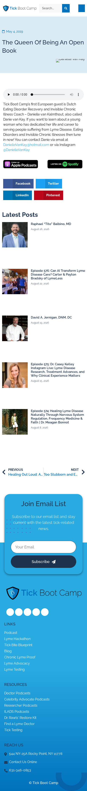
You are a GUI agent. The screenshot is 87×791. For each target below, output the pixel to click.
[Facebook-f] (10, 612)
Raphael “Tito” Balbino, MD (51, 224)
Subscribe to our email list (35, 516)
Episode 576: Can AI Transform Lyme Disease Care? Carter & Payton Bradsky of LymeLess (58, 274)
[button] (81, 8)
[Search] (66, 8)
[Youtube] (36, 612)
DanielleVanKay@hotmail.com (26, 145)
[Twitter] (19, 612)
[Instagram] (27, 612)
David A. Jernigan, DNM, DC (51, 317)
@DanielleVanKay (16, 150)
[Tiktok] (45, 612)
